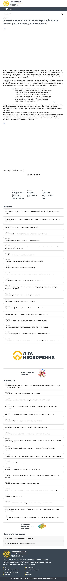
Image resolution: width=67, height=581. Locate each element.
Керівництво (29, 567)
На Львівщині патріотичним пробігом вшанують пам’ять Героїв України (48, 195)
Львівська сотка (18, 170)
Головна (7, 567)
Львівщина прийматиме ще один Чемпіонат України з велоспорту (33, 194)
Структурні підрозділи (32, 569)
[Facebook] (4, 9)
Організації (8, 574)
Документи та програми (11, 572)
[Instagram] (7, 9)
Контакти (29, 574)
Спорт (28, 572)
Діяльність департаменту (12, 569)
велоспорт (7, 170)
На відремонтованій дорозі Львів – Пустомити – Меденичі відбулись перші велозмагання (18, 195)
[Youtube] (11, 9)
